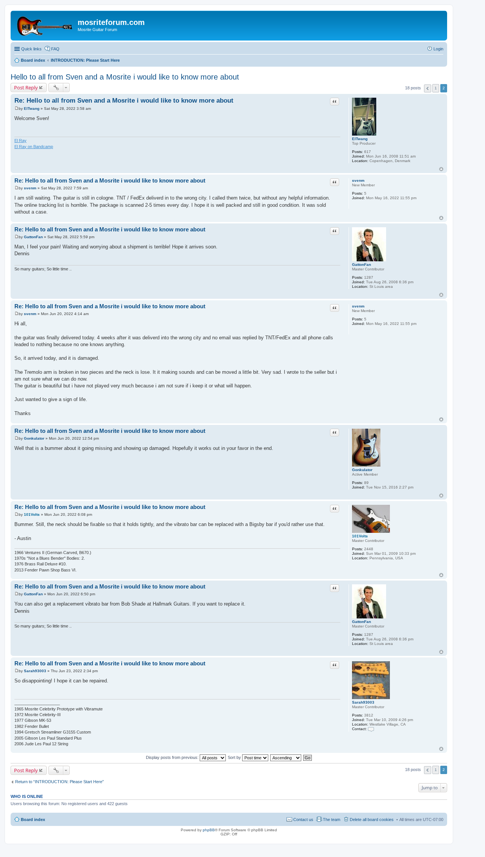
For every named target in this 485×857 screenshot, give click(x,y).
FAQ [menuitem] (55, 49)
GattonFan (361, 264)
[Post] (16, 108)
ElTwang (360, 139)
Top (441, 169)
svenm (358, 180)
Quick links (31, 49)
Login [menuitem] (438, 49)
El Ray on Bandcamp (33, 146)
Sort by (235, 757)
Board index (33, 819)
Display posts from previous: (173, 757)
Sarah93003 (363, 702)
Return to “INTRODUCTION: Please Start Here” (59, 781)
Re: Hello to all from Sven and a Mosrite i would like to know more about (123, 100)
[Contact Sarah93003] (371, 729)
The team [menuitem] (331, 819)
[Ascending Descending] (286, 757)
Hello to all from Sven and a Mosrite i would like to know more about (125, 77)
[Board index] (45, 24)
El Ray (20, 140)
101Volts (360, 536)
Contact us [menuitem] (303, 819)
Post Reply (26, 87)
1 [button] (436, 88)
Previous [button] (427, 88)
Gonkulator (362, 470)
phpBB (209, 830)
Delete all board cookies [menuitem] (372, 819)
